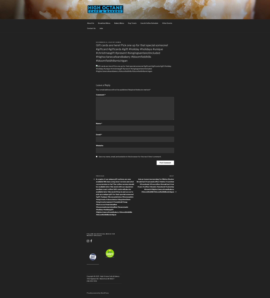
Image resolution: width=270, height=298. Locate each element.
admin (118, 42)
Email (99, 135)
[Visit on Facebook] (91, 241)
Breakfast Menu (104, 23)
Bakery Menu (119, 23)
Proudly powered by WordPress (98, 293)
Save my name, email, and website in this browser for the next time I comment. (130, 157)
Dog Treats (132, 23)
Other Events (167, 23)
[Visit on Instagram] (88, 241)
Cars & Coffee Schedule (149, 23)
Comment (101, 95)
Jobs (101, 28)
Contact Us (91, 28)
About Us (90, 23)
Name (99, 124)
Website (99, 146)
